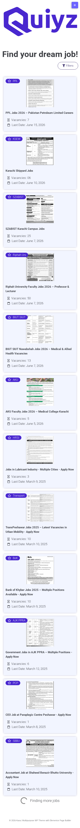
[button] (40, 66)
